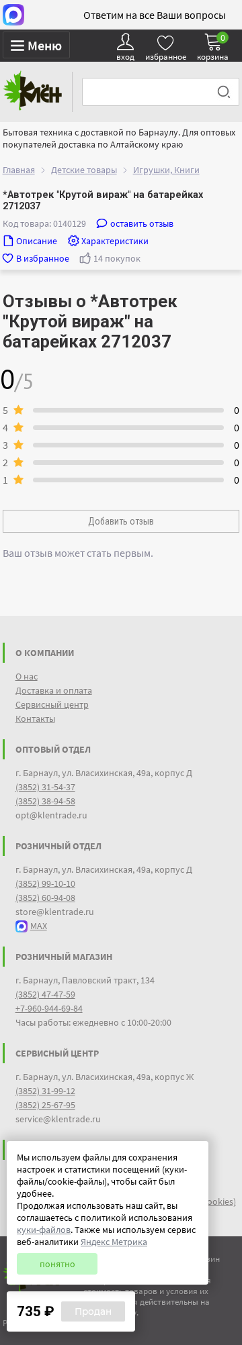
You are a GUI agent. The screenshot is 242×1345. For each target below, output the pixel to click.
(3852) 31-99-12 (45, 1091)
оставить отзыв (141, 223)
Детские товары (84, 170)
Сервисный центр (52, 704)
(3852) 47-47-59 (45, 994)
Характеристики (115, 241)
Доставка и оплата (53, 690)
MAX (38, 926)
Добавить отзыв (121, 521)
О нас (26, 676)
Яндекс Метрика (114, 1242)
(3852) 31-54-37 (45, 787)
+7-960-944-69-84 (49, 1008)
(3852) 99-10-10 (45, 883)
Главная (19, 170)
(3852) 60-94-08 (45, 898)
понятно (57, 1264)
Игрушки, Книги (166, 170)
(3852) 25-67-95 (45, 1105)
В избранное (42, 258)
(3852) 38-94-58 (45, 801)
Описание (36, 241)
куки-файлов (44, 1230)
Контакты (35, 718)
